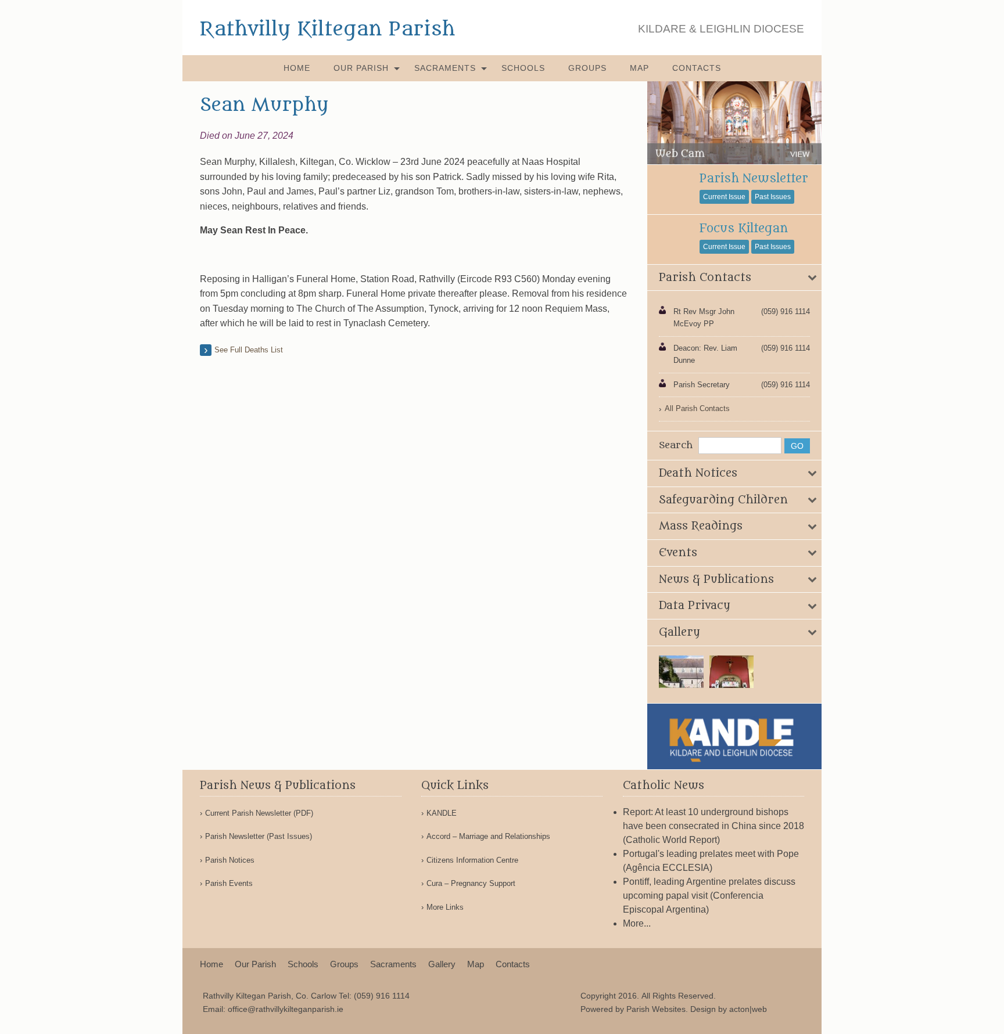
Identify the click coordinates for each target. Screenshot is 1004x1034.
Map (639, 68)
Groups (587, 68)
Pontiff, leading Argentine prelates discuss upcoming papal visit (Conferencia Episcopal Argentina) (709, 895)
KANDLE (441, 813)
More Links (445, 907)
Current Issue (724, 197)
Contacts (696, 68)
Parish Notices (229, 860)
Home (297, 68)
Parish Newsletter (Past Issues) (258, 836)
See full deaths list (248, 349)
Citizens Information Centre (472, 860)
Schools (523, 68)
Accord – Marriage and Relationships (488, 836)
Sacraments (445, 68)
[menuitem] (297, 68)
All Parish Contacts (697, 408)
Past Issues (773, 197)
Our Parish (361, 68)
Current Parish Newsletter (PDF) (259, 813)
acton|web (748, 1009)
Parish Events (229, 883)
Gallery (442, 964)
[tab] (734, 278)
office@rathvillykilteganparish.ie (285, 1009)
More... (637, 923)
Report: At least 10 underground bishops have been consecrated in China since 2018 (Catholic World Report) (713, 826)
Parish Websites (656, 1009)
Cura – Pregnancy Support (470, 883)
